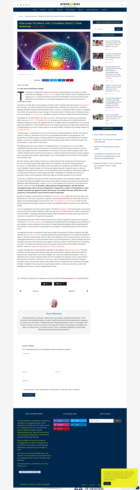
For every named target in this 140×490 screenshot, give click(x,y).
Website (25, 381)
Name (25, 372)
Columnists (60, 9)
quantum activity (59, 196)
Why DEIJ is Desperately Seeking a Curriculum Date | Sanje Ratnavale (113, 56)
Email (57, 372)
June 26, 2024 (110, 110)
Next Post (72, 291)
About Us (83, 484)
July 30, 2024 (110, 49)
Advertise (80, 9)
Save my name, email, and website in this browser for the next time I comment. (52, 389)
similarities (49, 183)
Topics (34, 9)
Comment (27, 353)
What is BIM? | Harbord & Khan (105, 135)
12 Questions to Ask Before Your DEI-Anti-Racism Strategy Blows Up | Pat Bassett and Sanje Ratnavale (107, 156)
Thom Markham (29, 74)
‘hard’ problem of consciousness (64, 201)
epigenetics (64, 209)
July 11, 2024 (110, 93)
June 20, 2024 (110, 123)
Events (100, 484)
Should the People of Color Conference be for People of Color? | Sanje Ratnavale (108, 165)
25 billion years (37, 114)
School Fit (43, 9)
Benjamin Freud (48, 94)
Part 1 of (40, 120)
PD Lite (51, 9)
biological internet (33, 235)
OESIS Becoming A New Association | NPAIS (107, 148)
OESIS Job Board (70, 9)
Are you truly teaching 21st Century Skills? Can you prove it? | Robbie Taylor (113, 43)
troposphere (84, 105)
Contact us (105, 9)
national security (23, 129)
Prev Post (36, 291)
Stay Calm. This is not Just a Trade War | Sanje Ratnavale (108, 140)
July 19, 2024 (110, 81)
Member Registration (92, 9)
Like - (47, 284)
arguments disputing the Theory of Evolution (48, 246)
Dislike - (61, 284)
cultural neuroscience (33, 222)
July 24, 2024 (110, 62)
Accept (107, 483)
